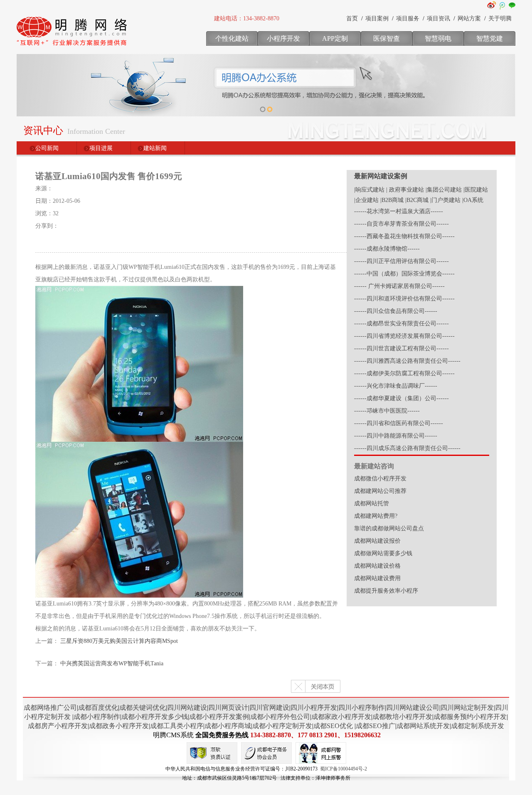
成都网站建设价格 (377, 566)
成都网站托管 (371, 503)
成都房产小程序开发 (58, 725)
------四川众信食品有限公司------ (395, 311)
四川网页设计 (228, 707)
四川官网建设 (269, 707)
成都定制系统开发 (477, 725)
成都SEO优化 (333, 725)
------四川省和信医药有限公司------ (398, 423)
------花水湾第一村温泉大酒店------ (398, 211)
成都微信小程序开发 (380, 478)
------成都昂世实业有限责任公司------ (401, 323)
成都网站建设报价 (377, 541)
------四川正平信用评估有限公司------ (401, 261)
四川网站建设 (187, 707)
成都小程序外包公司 (280, 716)
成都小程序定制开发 (282, 725)
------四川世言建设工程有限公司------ (401, 348)
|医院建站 (475, 190)
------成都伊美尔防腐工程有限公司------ (404, 373)
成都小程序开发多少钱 (154, 716)
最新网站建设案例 (380, 176)
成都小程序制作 (97, 716)
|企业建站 (366, 200)
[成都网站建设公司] (73, 48)
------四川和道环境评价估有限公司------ (404, 298)
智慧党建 (489, 38)
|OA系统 (472, 200)
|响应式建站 (369, 190)
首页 (352, 18)
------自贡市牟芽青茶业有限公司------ (401, 224)
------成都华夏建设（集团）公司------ (401, 398)
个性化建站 (232, 38)
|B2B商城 (392, 200)
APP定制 (335, 38)
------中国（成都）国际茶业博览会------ (404, 274)
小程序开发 (283, 38)
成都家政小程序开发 (341, 716)
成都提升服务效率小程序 (386, 591)
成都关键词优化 (142, 707)
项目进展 (101, 148)
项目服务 (407, 18)
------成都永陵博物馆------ (387, 249)
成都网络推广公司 (50, 707)
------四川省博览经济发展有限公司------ (404, 336)
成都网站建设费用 (377, 578)
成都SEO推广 (375, 725)
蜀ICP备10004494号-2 (343, 769)
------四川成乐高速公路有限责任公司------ (407, 448)
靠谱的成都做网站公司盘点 (389, 528)
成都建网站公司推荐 (380, 491)
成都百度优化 (98, 707)
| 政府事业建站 (405, 190)
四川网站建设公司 (412, 707)
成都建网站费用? (375, 516)
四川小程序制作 (361, 707)
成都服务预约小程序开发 (470, 716)
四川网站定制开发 (467, 707)
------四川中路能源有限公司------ (395, 436)
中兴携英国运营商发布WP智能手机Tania (111, 663)
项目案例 (377, 18)
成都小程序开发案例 (219, 716)
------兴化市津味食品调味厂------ (395, 386)
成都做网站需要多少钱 (383, 553)
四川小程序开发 (314, 707)
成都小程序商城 (227, 725)
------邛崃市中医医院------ (387, 411)
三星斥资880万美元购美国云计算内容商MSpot (119, 641)
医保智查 (386, 38)
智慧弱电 (438, 38)
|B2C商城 (417, 200)
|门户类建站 (445, 200)
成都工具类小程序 (176, 725)
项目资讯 (438, 18)
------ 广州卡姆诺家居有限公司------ (399, 286)
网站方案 (469, 18)
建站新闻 (155, 148)
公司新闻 (47, 148)
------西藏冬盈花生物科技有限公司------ (404, 236)
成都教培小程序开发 (402, 716)
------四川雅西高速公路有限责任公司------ (407, 361)
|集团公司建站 (444, 190)
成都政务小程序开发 (119, 725)
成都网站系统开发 (423, 725)
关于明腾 (500, 18)
